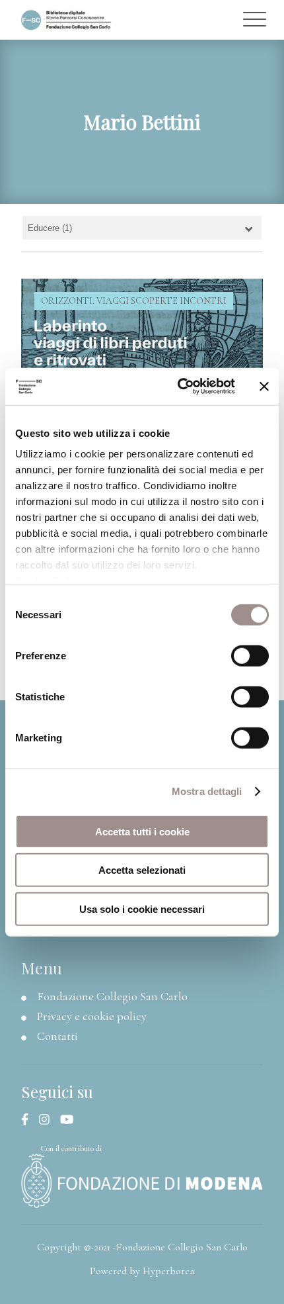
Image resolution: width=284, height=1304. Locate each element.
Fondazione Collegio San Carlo (112, 996)
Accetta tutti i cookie (142, 831)
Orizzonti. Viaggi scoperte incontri (134, 300)
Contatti (57, 1036)
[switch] (250, 655)
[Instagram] (49, 1120)
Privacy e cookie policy (92, 1016)
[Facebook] (30, 1120)
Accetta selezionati (142, 870)
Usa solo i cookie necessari (142, 908)
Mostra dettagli (207, 791)
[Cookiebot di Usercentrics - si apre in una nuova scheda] (178, 386)
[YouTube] (72, 1120)
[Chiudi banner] (264, 386)
